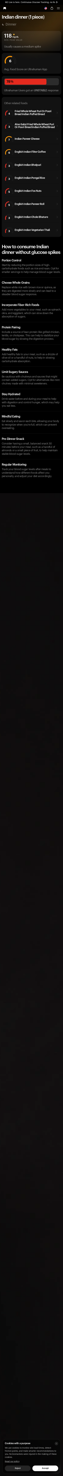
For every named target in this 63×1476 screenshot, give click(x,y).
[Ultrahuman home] (4, 8)
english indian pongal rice (26, 178)
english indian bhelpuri (24, 165)
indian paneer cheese (24, 139)
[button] (58, 8)
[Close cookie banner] (56, 1443)
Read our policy (12, 1462)
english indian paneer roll (26, 204)
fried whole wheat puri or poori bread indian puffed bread (29, 113)
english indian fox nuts (24, 191)
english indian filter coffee (27, 152)
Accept (45, 1468)
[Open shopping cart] (52, 8)
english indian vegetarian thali (29, 230)
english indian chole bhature (28, 217)
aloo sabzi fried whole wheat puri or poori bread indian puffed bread (31, 126)
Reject (18, 1468)
